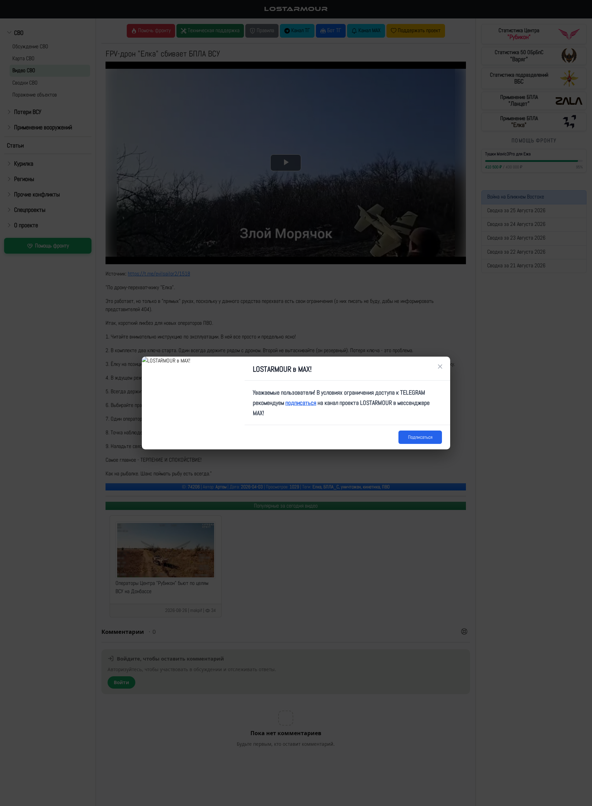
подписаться (300, 403)
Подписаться (420, 437)
